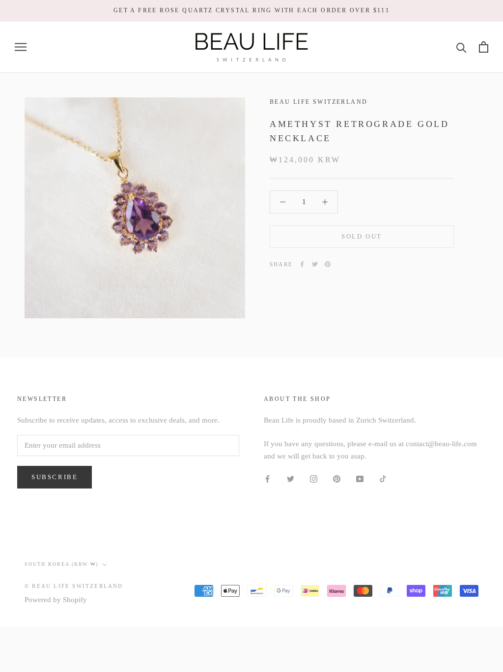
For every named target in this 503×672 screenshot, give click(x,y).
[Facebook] (302, 264)
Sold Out (361, 236)
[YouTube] (359, 478)
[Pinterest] (328, 264)
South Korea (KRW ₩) (61, 564)
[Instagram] (313, 478)
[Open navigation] (21, 47)
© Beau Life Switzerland (74, 586)
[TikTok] (383, 478)
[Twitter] (315, 264)
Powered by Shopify (56, 600)
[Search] (461, 47)
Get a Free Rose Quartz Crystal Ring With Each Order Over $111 (251, 10)
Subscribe (54, 477)
